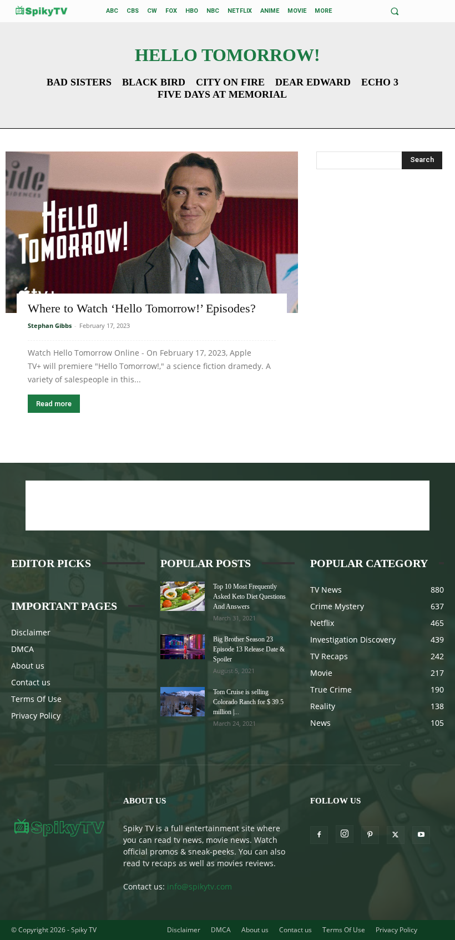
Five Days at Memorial (222, 94)
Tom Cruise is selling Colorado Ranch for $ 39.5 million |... (248, 702)
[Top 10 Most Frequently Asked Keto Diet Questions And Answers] (182, 596)
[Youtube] (421, 835)
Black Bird (153, 82)
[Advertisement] (378, 246)
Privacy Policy (35, 715)
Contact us (30, 682)
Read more (54, 404)
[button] (395, 11)
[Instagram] (344, 834)
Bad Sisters (79, 82)
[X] (396, 835)
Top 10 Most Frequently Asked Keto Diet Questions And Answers (249, 596)
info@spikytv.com (199, 886)
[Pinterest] (370, 835)
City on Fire (230, 82)
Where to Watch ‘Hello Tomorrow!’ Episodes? (142, 308)
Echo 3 (379, 82)
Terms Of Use (36, 699)
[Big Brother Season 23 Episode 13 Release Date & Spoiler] (182, 646)
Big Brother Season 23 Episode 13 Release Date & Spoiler (249, 649)
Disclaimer (30, 632)
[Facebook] (319, 835)
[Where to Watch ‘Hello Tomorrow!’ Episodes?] (152, 232)
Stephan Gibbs (50, 325)
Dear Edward (313, 82)
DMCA (22, 649)
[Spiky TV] (41, 11)
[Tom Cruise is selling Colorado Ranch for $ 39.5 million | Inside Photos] (182, 701)
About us (27, 665)
